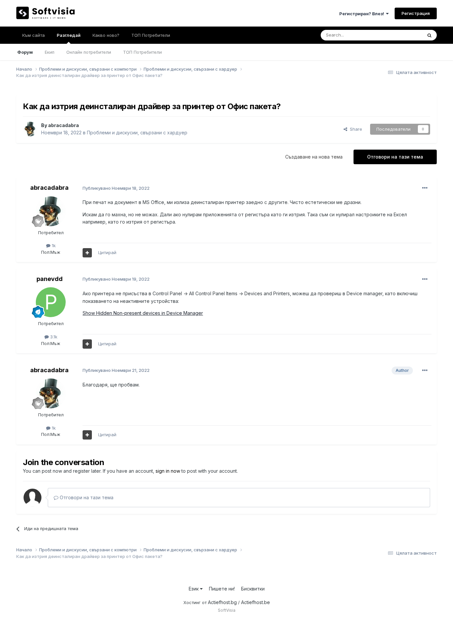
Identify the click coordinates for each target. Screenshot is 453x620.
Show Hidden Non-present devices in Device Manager (143, 313)
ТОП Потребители (142, 52)
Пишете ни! (222, 588)
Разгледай (69, 35)
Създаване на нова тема (314, 157)
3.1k (53, 336)
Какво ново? (106, 35)
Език (194, 588)
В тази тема (402, 35)
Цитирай (107, 252)
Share (354, 129)
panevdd (49, 278)
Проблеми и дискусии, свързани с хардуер (137, 132)
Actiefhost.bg (222, 602)
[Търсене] (429, 35)
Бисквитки (253, 588)
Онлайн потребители (88, 52)
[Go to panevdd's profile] (51, 302)
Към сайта (33, 35)
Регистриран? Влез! (362, 13)
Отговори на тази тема (395, 157)
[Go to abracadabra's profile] (30, 129)
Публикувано (116, 188)
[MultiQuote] (87, 252)
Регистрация (416, 13)
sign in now (168, 471)
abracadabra (63, 125)
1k (53, 245)
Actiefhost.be (255, 602)
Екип (49, 52)
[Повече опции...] (424, 188)
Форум (25, 52)
